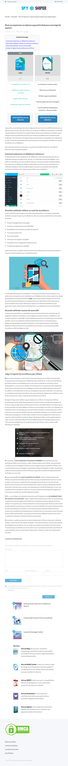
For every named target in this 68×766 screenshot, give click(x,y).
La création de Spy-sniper (12, 749)
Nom (6, 570)
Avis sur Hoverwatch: (28, 693)
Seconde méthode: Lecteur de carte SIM (19, 46)
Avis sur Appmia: (26, 707)
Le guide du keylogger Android (33, 632)
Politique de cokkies (10, 741)
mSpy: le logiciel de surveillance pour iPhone (20, 48)
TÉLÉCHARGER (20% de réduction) (20, 119)
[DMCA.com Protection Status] (17, 734)
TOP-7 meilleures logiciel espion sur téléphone (34, 8)
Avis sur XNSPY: (26, 680)
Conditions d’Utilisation (11, 745)
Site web (47, 570)
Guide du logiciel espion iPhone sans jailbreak (38, 618)
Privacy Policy (10, 590)
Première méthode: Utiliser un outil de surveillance (22, 43)
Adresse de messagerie (31, 570)
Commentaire (8, 549)
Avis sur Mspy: (26, 649)
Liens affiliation (9, 753)
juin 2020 (26, 31)
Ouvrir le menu (12, 1)
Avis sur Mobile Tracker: (29, 664)
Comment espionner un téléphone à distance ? (21, 41)
